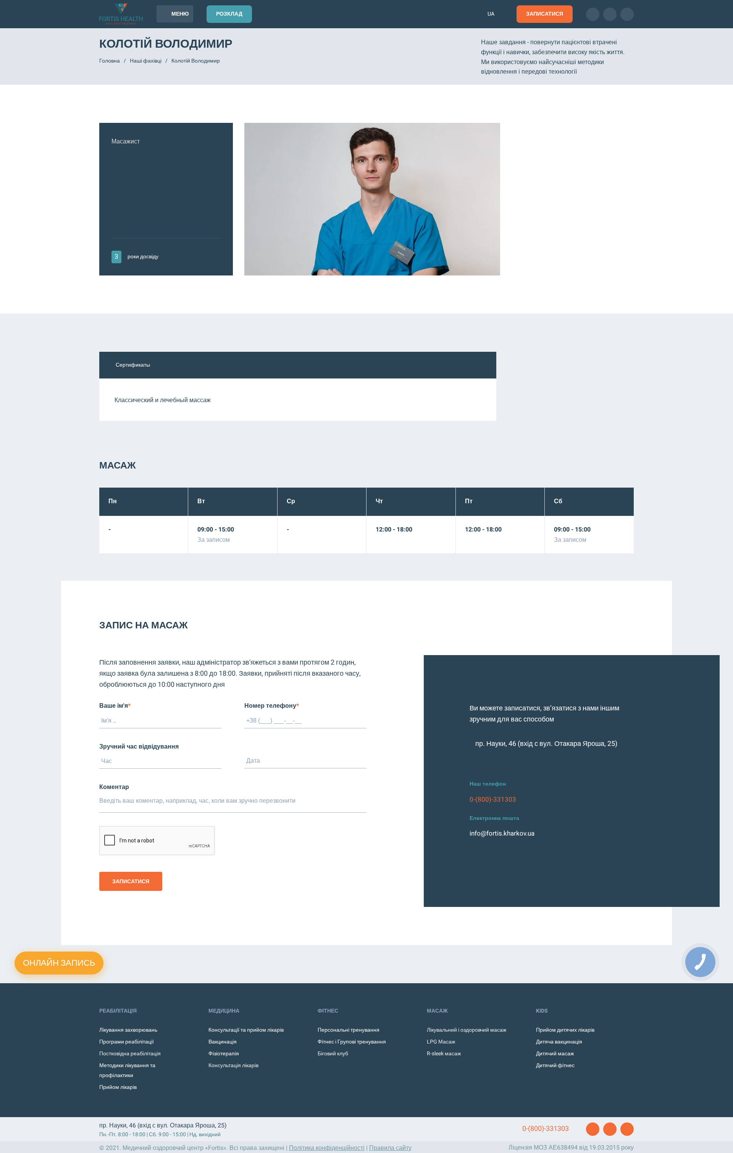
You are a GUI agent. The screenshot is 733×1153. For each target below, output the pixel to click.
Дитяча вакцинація (559, 1042)
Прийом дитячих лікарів (565, 1030)
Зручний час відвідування (139, 746)
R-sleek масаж (444, 1054)
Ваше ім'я (115, 706)
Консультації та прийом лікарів (246, 1030)
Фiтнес (328, 1011)
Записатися (544, 14)
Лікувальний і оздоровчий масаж (466, 1030)
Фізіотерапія (223, 1054)
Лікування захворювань (128, 1030)
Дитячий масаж (555, 1054)
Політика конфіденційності (327, 1148)
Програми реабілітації (126, 1042)
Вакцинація (222, 1042)
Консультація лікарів (233, 1065)
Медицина (223, 1011)
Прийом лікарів (118, 1087)
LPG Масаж (441, 1042)
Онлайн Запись (59, 963)
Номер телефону (271, 706)
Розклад (229, 14)
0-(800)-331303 (493, 799)
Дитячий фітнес (555, 1065)
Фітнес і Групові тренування (352, 1042)
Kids (542, 1011)
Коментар (114, 787)
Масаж (437, 1011)
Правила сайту (390, 1148)
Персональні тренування (348, 1030)
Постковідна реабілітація (130, 1054)
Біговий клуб (333, 1054)
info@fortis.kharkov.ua (502, 833)
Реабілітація (118, 1011)
